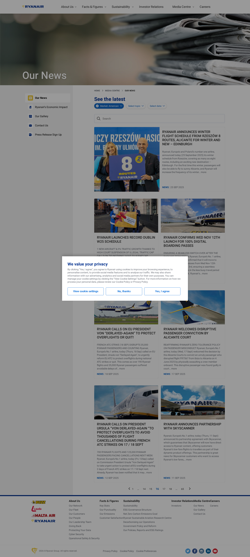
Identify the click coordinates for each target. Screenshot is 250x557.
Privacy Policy (140, 281)
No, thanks (124, 291)
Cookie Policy (123, 281)
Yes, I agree (162, 291)
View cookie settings (85, 291)
